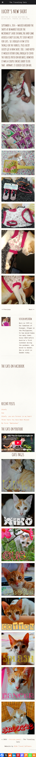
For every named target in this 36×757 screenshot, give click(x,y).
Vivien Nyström (18, 17)
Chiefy (4, 409)
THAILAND (25, 19)
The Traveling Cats (18, 2)
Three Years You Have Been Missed (15, 420)
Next (30, 309)
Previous (7, 309)
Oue (2, 413)
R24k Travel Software (22, 746)
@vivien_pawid (15, 739)
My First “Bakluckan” (10, 423)
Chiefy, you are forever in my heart (16, 416)
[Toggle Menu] (2, 2)
